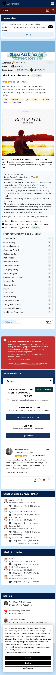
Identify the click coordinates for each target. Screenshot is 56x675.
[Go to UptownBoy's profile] (31, 70)
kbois (14, 613)
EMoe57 (19, 66)
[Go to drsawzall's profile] (9, 451)
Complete (35, 227)
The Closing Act (15, 517)
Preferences (28, 668)
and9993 (25, 69)
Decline (28, 663)
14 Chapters (16, 514)
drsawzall (19, 449)
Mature (25, 227)
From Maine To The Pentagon (28, 603)
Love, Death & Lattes (28, 621)
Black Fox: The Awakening (19, 567)
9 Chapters (9, 224)
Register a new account (28, 417)
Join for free (18, 363)
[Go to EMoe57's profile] (12, 66)
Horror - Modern (28, 89)
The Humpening (15, 534)
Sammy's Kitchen (16, 526)
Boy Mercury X (18, 622)
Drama (17, 89)
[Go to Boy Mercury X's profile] (6, 620)
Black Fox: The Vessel (17, 576)
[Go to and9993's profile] (18, 70)
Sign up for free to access (31, 346)
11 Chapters (16, 506)
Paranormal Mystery (37, 92)
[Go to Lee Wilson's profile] (6, 603)
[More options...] (47, 449)
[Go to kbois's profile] (6, 612)
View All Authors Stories (28, 543)
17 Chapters (16, 532)
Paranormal (37, 86)
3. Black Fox (37, 76)
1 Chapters (16, 523)
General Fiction (16, 86)
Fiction (50, 62)
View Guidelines (44, 389)
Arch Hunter (21, 62)
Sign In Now (28, 435)
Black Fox (12, 558)
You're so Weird (15, 500)
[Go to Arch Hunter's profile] (13, 62)
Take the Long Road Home (28, 612)
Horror (27, 86)
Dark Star (13, 508)
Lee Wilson (17, 604)
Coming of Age (20, 92)
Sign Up (28, 34)
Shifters (5, 95)
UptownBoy (39, 69)
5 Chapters (16, 540)
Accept (28, 658)
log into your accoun (33, 363)
